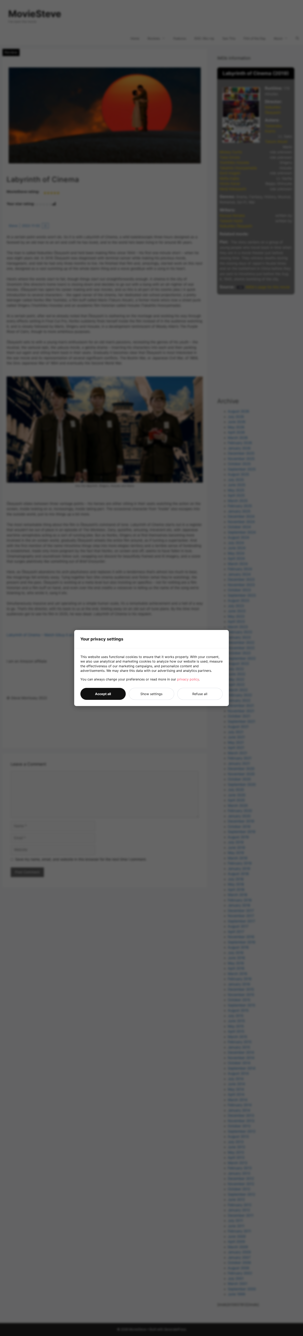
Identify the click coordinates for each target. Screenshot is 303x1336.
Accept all (103, 694)
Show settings (151, 694)
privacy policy (188, 679)
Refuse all (199, 694)
